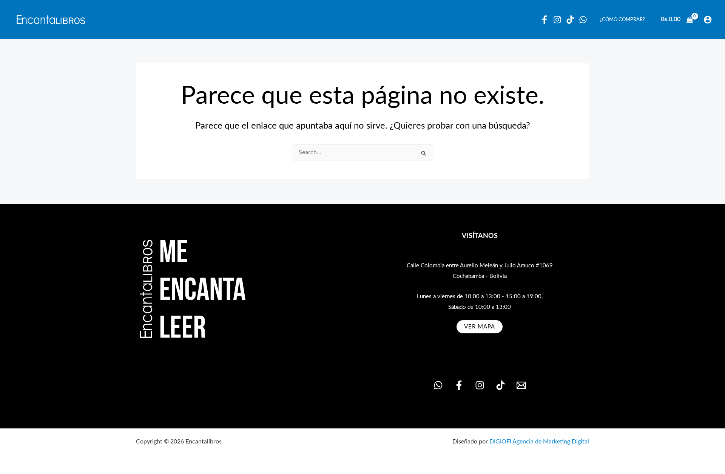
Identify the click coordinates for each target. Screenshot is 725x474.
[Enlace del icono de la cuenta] (707, 19)
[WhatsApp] (583, 19)
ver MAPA (479, 327)
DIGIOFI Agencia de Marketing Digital (539, 442)
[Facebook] (544, 19)
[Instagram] (557, 19)
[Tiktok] (570, 19)
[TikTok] (500, 385)
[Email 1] (521, 385)
